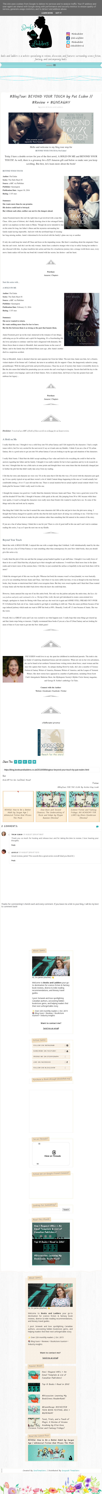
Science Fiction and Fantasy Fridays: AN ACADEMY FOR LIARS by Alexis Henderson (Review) (83, 814)
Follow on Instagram (44, 1045)
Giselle (14, 852)
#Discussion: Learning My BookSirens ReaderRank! (48, 1257)
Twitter (63, 691)
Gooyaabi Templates (70, 1470)
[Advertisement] (51, 929)
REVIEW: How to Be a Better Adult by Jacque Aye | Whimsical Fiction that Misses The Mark (17, 814)
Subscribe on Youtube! (44, 1051)
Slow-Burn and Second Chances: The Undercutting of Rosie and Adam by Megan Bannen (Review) (50, 814)
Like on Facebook (42, 1062)
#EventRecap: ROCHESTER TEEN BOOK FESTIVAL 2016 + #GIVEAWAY (56, 1410)
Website (38, 691)
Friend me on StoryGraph (46, 1056)
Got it (59, 13)
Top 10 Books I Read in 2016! (49, 1242)
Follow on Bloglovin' (44, 1068)
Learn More (47, 13)
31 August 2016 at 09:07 (33, 834)
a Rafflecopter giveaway (51, 722)
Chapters (55, 275)
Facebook (56, 691)
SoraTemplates (39, 1470)
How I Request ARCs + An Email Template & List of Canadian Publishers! (48, 1229)
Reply (13, 845)
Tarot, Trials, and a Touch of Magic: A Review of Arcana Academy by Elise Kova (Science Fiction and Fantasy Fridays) (48, 1424)
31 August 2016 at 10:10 (29, 852)
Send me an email (51, 1028)
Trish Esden (17, 834)
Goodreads (47, 691)
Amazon (47, 275)
